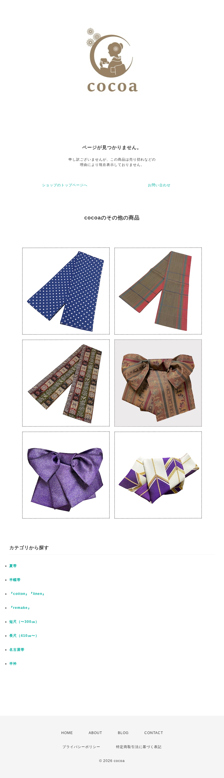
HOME (67, 733)
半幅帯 (15, 580)
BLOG (123, 733)
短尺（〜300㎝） (24, 622)
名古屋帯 (16, 650)
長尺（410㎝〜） (24, 636)
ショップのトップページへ (65, 185)
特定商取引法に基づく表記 (139, 747)
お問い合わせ (159, 185)
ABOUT (95, 733)
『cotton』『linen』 (27, 594)
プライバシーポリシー (81, 747)
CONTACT (153, 733)
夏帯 (13, 566)
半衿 (13, 664)
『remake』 (20, 608)
